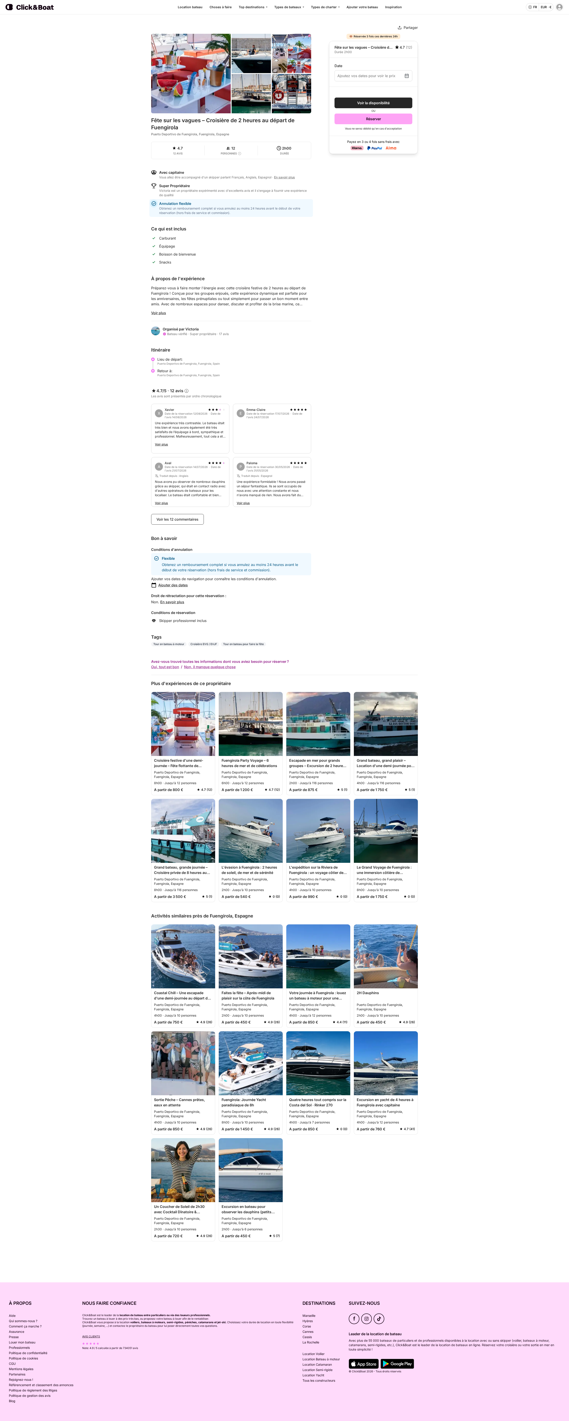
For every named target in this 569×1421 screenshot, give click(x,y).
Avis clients (91, 1336)
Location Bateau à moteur (321, 1359)
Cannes (308, 1331)
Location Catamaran (317, 1364)
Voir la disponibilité (373, 103)
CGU (12, 1363)
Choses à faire (221, 7)
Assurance (16, 1331)
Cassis (307, 1337)
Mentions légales (21, 1369)
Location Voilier (314, 1354)
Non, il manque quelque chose (210, 667)
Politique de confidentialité (28, 1353)
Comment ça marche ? (25, 1326)
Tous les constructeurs (319, 1380)
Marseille (309, 1315)
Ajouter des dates (173, 585)
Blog (12, 1401)
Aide (12, 1315)
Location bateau (190, 7)
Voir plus (158, 313)
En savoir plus (172, 602)
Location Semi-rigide (318, 1370)
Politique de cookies (23, 1358)
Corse (307, 1326)
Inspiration (393, 7)
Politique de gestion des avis (29, 1395)
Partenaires (17, 1374)
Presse (14, 1337)
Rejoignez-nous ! (21, 1379)
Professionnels (19, 1347)
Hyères (308, 1321)
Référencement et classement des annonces (41, 1385)
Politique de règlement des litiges (33, 1390)
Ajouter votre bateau (362, 7)
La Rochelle (311, 1342)
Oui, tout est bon (165, 667)
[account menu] (559, 7)
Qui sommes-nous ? (23, 1321)
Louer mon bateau (22, 1342)
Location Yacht (313, 1375)
